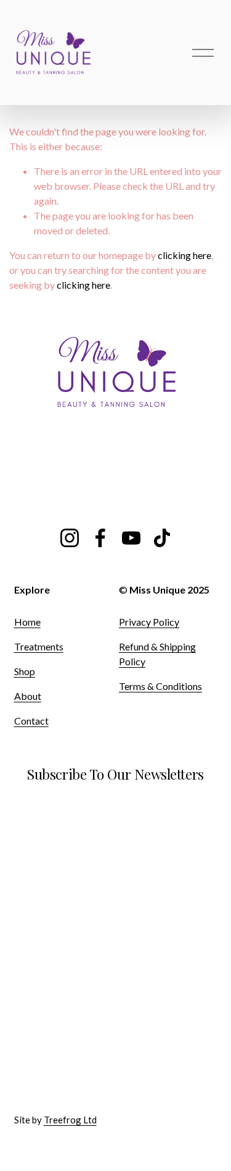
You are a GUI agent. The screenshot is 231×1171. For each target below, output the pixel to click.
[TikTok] (162, 538)
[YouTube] (131, 538)
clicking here (184, 255)
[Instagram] (69, 538)
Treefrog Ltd (70, 1119)
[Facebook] (100, 538)
